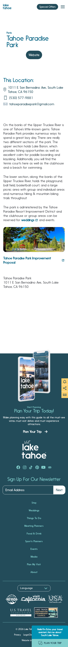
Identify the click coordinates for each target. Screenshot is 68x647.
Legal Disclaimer (31, 634)
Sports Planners (34, 541)
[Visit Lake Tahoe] (7, 6)
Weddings (34, 510)
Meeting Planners (34, 526)
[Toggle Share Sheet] (64, 388)
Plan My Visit (34, 564)
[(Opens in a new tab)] (18, 467)
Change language (12, 593)
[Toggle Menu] (63, 7)
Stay (34, 502)
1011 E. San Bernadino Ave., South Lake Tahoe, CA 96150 (35, 90)
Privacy (17, 634)
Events (34, 549)
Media (34, 556)
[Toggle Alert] (64, 381)
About (34, 572)
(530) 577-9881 (21, 98)
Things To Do (34, 518)
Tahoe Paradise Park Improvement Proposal (27, 260)
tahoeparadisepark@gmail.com (31, 104)
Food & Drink (34, 533)
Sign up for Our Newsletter (34, 479)
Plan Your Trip (32, 431)
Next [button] (59, 490)
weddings (27, 220)
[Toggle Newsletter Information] (64, 394)
